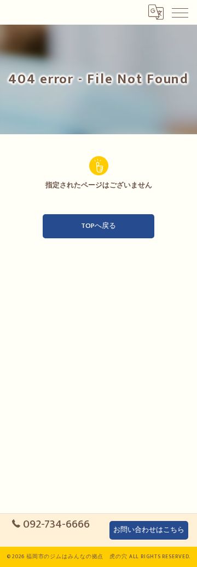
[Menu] (180, 12)
